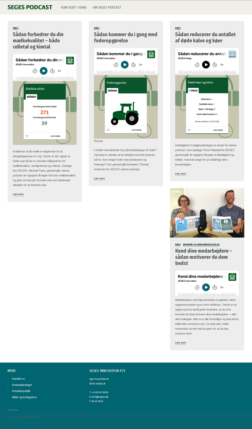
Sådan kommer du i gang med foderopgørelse (125, 37)
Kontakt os (18, 378)
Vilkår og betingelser (24, 397)
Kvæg (15, 28)
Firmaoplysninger (22, 385)
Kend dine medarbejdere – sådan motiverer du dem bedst (203, 257)
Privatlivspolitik (21, 391)
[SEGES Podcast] (30, 5)
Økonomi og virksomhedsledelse (201, 244)
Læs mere (18, 194)
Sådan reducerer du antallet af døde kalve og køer (205, 37)
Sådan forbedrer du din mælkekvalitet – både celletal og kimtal (38, 40)
